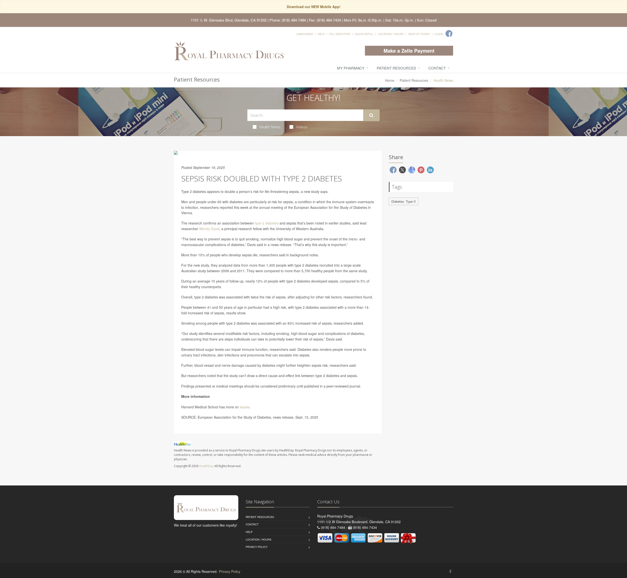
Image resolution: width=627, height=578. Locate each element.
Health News (269, 126)
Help (321, 34)
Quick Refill (364, 34)
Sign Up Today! (419, 34)
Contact (437, 68)
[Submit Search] (371, 115)
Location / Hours (391, 34)
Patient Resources (396, 68)
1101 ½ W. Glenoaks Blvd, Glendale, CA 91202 (228, 20)
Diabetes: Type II (403, 201)
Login (438, 34)
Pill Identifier (339, 34)
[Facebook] (449, 33)
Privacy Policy (256, 547)
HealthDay (206, 466)
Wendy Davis (209, 228)
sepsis (245, 406)
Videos (302, 126)
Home (389, 80)
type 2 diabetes (266, 223)
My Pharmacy (350, 68)
